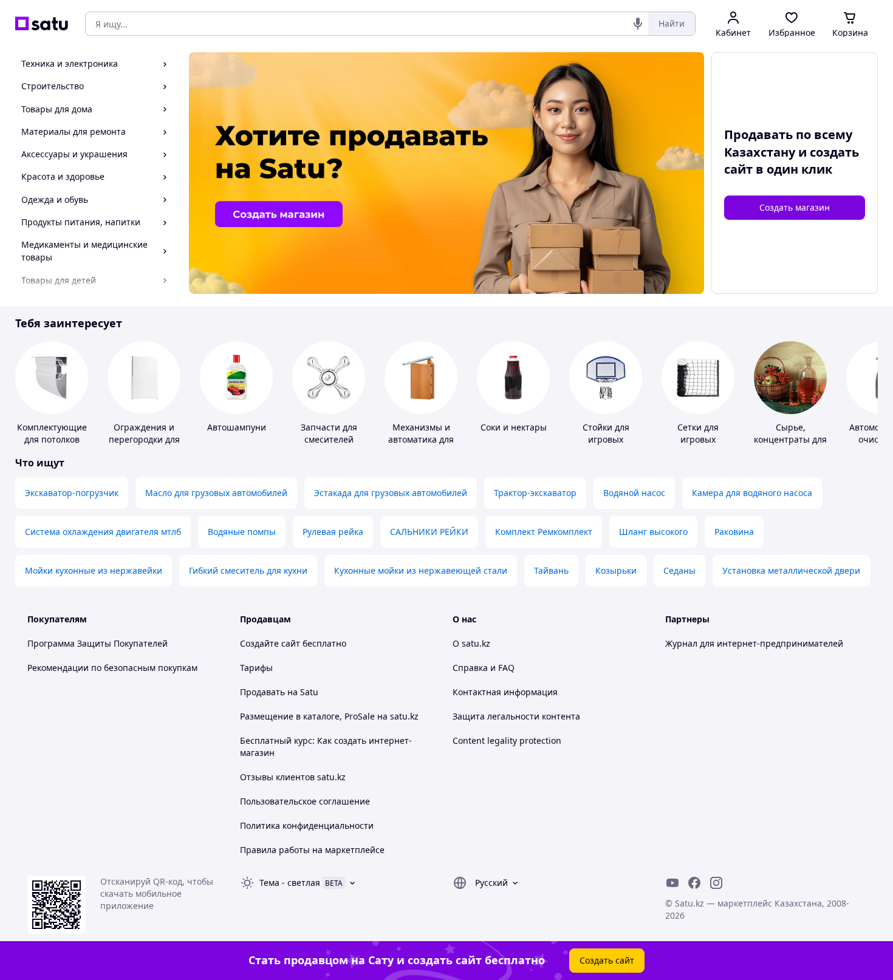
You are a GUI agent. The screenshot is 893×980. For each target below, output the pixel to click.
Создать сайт (607, 960)
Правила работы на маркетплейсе (312, 850)
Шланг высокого (653, 531)
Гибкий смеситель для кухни (248, 570)
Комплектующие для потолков (52, 433)
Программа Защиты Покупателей (97, 643)
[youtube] (672, 883)
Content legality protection (507, 740)
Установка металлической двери (791, 570)
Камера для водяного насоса (752, 493)
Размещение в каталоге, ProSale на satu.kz (329, 716)
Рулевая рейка (333, 531)
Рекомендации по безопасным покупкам (112, 667)
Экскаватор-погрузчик (71, 493)
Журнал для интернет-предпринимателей (754, 643)
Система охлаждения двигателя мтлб (103, 531)
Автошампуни (236, 427)
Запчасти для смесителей (329, 433)
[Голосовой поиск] (638, 23)
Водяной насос (634, 493)
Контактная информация (505, 692)
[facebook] (694, 883)
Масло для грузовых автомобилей (216, 493)
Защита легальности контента (516, 716)
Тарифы (256, 667)
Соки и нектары (514, 427)
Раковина (734, 531)
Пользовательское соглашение (305, 801)
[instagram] (716, 883)
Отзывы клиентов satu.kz (293, 777)
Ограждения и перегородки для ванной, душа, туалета (144, 445)
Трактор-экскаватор (535, 493)
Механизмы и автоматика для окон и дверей (421, 439)
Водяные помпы (242, 531)
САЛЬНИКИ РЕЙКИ (429, 531)
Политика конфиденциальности (307, 825)
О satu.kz (471, 643)
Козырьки (616, 570)
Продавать (262, 692)
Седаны (679, 570)
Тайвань (551, 570)
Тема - (289, 882)
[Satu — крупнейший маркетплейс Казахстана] (41, 23)
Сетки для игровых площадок (698, 439)
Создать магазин (794, 207)
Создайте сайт (270, 643)
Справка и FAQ (484, 667)
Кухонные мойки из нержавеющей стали (420, 570)
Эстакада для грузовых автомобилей (390, 493)
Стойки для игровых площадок (606, 439)
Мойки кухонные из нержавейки (93, 570)
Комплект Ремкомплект (543, 531)
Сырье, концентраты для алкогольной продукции (790, 445)
